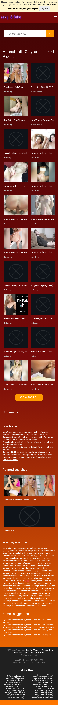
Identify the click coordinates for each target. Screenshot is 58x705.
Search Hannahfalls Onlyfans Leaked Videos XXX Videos (29, 624)
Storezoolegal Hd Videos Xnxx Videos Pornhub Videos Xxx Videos (29, 551)
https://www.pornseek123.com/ (43, 681)
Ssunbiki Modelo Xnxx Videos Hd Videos (28, 605)
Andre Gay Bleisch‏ (18, 578)
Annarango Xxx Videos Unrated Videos (20, 585)
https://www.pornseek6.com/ (43, 683)
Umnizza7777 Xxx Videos (21, 600)
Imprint (29, 650)
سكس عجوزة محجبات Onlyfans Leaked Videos (26, 549)
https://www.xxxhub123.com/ (15, 692)
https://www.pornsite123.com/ (14, 684)
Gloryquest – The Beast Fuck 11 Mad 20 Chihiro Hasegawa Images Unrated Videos (28, 593)
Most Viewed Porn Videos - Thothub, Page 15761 (26, 219)
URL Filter (29, 652)
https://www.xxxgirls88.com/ (43, 675)
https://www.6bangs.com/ (15, 679)
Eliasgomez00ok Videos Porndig (27, 558)
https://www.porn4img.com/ (43, 696)
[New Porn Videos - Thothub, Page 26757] (16, 182)
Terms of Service (40, 650)
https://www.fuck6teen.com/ (43, 679)
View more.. (29, 397)
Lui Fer (37, 560)
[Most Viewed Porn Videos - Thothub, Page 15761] (16, 215)
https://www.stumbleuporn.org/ (43, 698)
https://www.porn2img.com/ (43, 692)
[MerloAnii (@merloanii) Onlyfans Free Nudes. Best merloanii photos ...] (16, 347)
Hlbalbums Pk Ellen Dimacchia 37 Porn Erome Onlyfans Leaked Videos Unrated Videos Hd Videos (29, 588)
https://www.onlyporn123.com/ (43, 688)
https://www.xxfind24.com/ (15, 696)
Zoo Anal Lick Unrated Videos (23, 603)
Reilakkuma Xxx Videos (30, 590)
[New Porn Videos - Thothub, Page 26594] (43, 148)
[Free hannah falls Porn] (16, 82)
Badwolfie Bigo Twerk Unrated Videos (19, 548)
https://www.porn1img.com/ (43, 690)
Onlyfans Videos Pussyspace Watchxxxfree (27, 559)
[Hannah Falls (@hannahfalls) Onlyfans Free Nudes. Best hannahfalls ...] (16, 148)
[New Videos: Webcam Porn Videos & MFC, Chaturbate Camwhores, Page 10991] (43, 115)
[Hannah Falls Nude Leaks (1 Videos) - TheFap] (16, 314)
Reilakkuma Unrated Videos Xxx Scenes (33, 583)
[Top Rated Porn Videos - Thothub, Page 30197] (16, 115)
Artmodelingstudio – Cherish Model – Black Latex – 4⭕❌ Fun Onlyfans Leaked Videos (29, 579)
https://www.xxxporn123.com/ (15, 694)
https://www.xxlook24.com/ (15, 698)
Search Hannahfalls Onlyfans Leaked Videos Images (28, 634)
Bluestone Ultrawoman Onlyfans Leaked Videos (27, 564)
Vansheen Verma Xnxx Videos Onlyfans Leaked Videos (26, 561)
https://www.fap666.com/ (15, 683)
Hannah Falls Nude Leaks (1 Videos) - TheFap (24, 318)
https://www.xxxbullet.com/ (15, 690)
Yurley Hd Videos (43, 565)
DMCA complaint (10, 459)
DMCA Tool (39, 652)
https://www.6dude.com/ (14, 681)
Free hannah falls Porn (13, 87)
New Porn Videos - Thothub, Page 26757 (22, 186)
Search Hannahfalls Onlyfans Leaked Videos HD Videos (29, 627)
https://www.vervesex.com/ (14, 688)
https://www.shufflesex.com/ (15, 686)
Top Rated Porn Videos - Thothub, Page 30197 (24, 120)
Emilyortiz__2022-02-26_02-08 (44, 87)
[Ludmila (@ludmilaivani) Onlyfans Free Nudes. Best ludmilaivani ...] (43, 314)
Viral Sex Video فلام (29, 555)
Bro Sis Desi (9, 583)
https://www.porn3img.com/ (43, 694)
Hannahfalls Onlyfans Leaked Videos (20, 500)
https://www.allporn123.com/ (43, 686)
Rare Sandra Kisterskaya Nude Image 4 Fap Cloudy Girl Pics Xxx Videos (28, 575)
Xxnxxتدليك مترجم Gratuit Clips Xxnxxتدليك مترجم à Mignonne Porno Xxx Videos (27, 571)
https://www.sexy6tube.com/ (43, 677)
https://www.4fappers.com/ (15, 675)
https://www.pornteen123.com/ (43, 684)
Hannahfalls (9, 530)
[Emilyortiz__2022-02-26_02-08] (43, 82)
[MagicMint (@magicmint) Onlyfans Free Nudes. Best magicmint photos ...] (43, 281)
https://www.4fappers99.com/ (15, 677)
